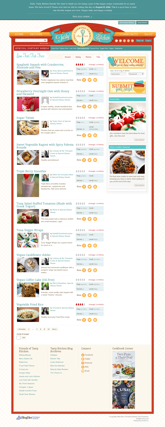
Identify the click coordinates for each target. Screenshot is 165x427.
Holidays (53, 355)
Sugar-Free (104, 48)
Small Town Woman (27, 394)
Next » (54, 329)
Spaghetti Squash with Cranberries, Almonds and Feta (40, 66)
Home (19, 34)
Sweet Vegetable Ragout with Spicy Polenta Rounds (45, 146)
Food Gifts (114, 99)
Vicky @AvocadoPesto (62, 71)
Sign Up (140, 40)
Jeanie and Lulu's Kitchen (29, 376)
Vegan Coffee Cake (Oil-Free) (35, 280)
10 (49, 329)
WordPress (144, 420)
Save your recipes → (82, 16)
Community (129, 34)
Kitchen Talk (55, 359)
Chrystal (56, 308)
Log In (148, 40)
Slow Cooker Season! (120, 147)
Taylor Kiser (57, 121)
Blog (148, 34)
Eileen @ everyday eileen (63, 175)
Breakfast (62, 283)
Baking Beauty (25, 355)
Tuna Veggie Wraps (29, 230)
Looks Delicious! (57, 362)
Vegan (111, 48)
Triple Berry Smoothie (31, 171)
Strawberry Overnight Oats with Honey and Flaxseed (42, 93)
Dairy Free (55, 48)
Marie (55, 210)
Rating (78, 57)
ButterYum (23, 362)
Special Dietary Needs (32, 48)
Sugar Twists (25, 117)
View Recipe (139, 140)
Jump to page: (22, 334)
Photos (88, 57)
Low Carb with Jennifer (28, 380)
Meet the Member (57, 366)
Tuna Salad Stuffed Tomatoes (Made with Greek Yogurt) (44, 205)
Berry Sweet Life (25, 359)
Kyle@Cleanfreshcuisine (62, 97)
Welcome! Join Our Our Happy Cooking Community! (127, 62)
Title (98, 57)
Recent (68, 57)
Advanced (44, 43)
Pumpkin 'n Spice (26, 387)
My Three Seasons (27, 383)
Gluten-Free (64, 48)
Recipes (36, 34)
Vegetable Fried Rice (29, 304)
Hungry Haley (24, 373)
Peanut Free (94, 48)
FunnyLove (23, 369)
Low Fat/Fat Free (83, 48)
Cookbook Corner (122, 348)
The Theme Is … (57, 373)
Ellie (54, 283)
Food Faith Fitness (26, 366)
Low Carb (72, 48)
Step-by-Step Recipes (59, 369)
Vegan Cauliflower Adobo (33, 255)
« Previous (22, 329)
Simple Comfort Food (27, 391)
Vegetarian (118, 48)
